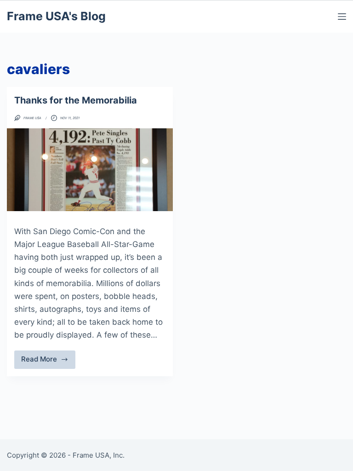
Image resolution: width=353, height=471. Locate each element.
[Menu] (342, 16)
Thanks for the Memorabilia (75, 100)
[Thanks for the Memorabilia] (90, 169)
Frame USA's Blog (56, 16)
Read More (48, 361)
